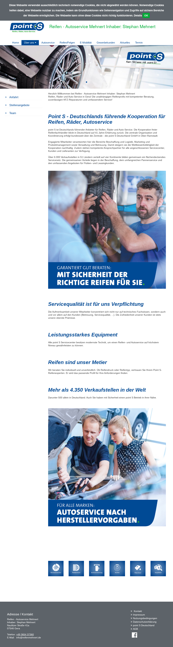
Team (12, 113)
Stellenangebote (19, 105)
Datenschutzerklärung (144, 621)
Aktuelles (125, 42)
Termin (139, 42)
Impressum (139, 614)
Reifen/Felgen (67, 42)
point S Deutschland (143, 625)
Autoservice (48, 42)
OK (146, 15)
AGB (135, 629)
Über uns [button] (29, 42)
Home (15, 42)
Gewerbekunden (106, 42)
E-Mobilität (86, 42)
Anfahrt (13, 97)
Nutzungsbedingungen (145, 618)
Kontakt (138, 611)
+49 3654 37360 (25, 634)
